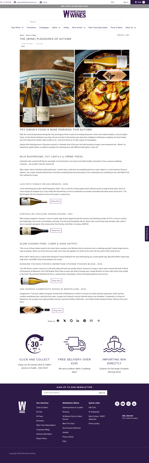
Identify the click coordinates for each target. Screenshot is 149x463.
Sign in (125, 2)
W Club (39, 412)
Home (45, 2)
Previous (120, 35)
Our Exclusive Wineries (72, 428)
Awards (65, 432)
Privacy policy (94, 423)
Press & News (68, 437)
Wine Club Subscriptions (46, 425)
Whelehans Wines (28, 453)
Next (127, 35)
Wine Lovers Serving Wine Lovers (74, 6)
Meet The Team (68, 423)
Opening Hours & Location (73, 407)
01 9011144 (7, 2)
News (23, 46)
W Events (40, 421)
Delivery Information (44, 434)
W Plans (39, 416)
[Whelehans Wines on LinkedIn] (134, 404)
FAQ (64, 441)
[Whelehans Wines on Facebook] (117, 404)
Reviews (66, 412)
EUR (113, 2)
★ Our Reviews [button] (147, 234)
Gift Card (92, 407)
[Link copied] (99, 320)
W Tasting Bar (94, 412)
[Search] (118, 22)
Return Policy (41, 438)
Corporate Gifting (43, 430)
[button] (18, 27)
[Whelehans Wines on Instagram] (128, 404)
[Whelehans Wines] (74, 14)
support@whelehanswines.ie (27, 2)
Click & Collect (42, 407)
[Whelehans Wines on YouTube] (123, 404)
